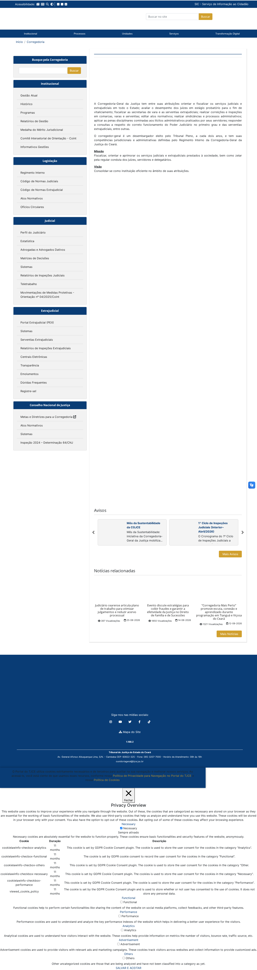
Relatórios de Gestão (34, 121)
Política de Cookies (107, 780)
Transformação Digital (227, 33)
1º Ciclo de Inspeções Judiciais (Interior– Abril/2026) (213, 527)
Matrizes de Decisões (34, 258)
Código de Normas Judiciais (39, 181)
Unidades (127, 33)
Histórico (26, 104)
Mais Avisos (230, 554)
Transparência (29, 365)
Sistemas (26, 267)
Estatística (27, 241)
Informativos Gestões (34, 147)
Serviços (174, 33)
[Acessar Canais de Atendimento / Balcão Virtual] (247, 957)
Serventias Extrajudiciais (36, 339)
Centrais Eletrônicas (33, 357)
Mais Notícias (229, 634)
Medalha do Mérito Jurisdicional (41, 129)
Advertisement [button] (128, 940)
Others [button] (128, 954)
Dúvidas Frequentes (33, 382)
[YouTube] (121, 722)
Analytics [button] (129, 926)
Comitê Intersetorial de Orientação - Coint (48, 138)
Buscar (205, 17)
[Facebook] (140, 722)
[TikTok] (149, 722)
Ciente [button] (101, 784)
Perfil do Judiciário (33, 232)
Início (19, 42)
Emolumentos (29, 374)
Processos (79, 33)
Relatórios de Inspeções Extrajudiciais (45, 348)
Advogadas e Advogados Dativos (42, 249)
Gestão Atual (28, 95)
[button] (38, 4)
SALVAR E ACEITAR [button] (128, 968)
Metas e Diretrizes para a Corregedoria (46, 417)
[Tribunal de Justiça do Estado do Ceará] (36, 16)
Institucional (30, 33)
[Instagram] (111, 722)
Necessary (130, 828)
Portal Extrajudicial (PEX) (37, 322)
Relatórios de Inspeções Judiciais (42, 275)
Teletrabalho (28, 284)
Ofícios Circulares (32, 207)
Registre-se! (28, 391)
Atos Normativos (31, 198)
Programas (27, 112)
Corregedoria (35, 42)
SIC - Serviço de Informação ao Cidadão (198, 4)
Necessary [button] (128, 824)
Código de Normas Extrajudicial (41, 190)
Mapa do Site (131, 732)
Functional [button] (128, 898)
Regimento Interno (32, 172)
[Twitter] (130, 722)
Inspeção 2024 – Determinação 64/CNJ (46, 442)
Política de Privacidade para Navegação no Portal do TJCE (152, 775)
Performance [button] (128, 912)
